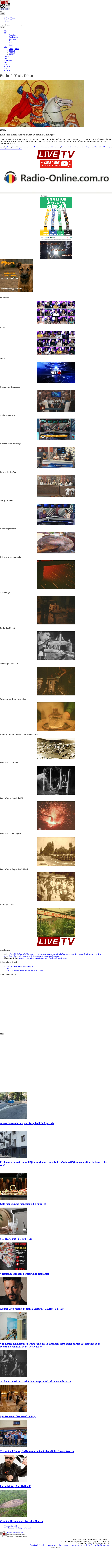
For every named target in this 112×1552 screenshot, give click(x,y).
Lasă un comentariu (15, 149)
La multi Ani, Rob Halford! (15, 1486)
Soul (6, 58)
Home (6, 31)
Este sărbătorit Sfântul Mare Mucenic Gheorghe (27, 134)
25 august (7, 968)
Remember (8, 60)
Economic (12, 39)
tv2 (5, 956)
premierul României (79, 147)
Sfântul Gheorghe (105, 147)
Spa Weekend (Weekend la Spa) (18, 1416)
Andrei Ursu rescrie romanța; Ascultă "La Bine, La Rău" (32, 1308)
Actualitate (12, 35)
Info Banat (20, 1532)
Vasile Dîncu (4, 149)
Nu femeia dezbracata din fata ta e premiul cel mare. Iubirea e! (35, 1381)
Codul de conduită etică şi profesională (17, 1528)
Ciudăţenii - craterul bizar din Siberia (21, 1521)
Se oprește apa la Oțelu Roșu (16, 1238)
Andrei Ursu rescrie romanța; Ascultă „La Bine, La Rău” (24, 970)
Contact (7, 70)
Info (5, 47)
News (6, 33)
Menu (2, 13)
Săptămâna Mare (92, 147)
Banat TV (9, 1532)
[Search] (21, 25)
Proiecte (11, 55)
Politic (11, 41)
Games (6, 21)
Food (6, 62)
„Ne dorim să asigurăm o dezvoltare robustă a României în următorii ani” (42, 958)
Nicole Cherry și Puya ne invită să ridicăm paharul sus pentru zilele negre (34, 956)
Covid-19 (12, 53)
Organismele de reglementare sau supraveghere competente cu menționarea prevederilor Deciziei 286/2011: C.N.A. (69, 1545)
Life (5, 68)
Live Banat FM (9, 17)
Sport (10, 45)
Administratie (13, 37)
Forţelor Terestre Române (31, 147)
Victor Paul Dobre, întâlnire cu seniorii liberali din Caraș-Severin (37, 1451)
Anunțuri (12, 51)
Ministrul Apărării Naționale (50, 147)
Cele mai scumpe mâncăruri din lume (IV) (23, 1203)
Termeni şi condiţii (10, 1526)
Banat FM (14, 1532)
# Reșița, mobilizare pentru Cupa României (24, 1273)
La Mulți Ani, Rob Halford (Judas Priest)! (18, 966)
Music (6, 64)
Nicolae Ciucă (66, 147)
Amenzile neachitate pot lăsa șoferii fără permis (27, 1123)
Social (11, 43)
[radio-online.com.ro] (56, 194)
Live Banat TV (9, 19)
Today (6, 57)
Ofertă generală (14, 49)
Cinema (7, 66)
